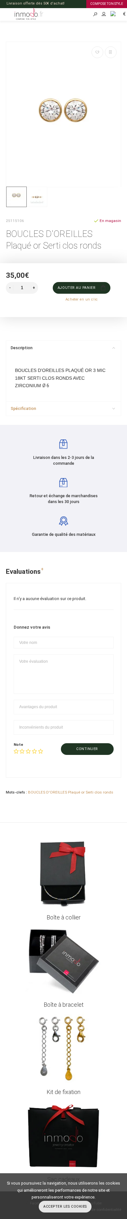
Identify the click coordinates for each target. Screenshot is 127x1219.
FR (111, 13)
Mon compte (104, 14)
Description (22, 347)
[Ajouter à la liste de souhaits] (97, 52)
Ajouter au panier (76, 288)
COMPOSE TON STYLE (106, 4)
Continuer (87, 749)
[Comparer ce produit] (111, 52)
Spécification (23, 408)
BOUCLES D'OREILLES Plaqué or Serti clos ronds (70, 792)
